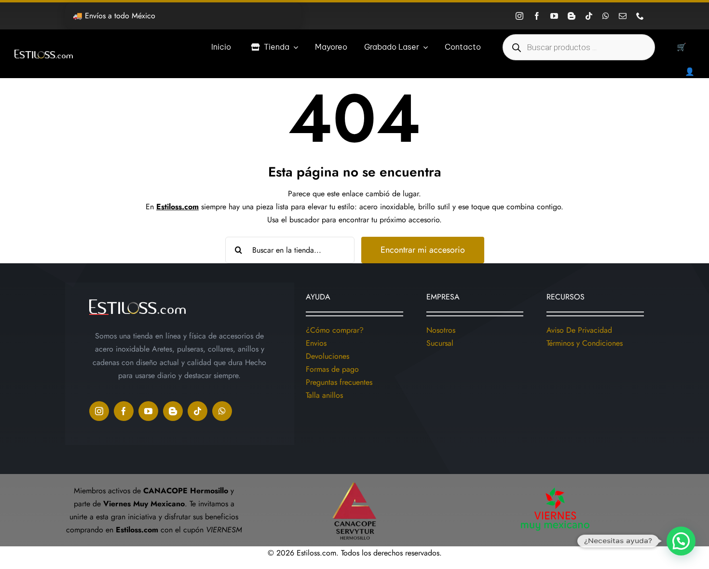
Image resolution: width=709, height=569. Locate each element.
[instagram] (519, 16)
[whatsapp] (605, 16)
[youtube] (554, 16)
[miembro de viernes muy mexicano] (555, 485)
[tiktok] (589, 16)
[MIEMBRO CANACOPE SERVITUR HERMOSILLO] (354, 477)
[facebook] (537, 16)
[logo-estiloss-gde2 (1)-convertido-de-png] (43, 53)
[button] (681, 541)
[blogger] (571, 16)
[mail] (623, 16)
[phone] (640, 16)
